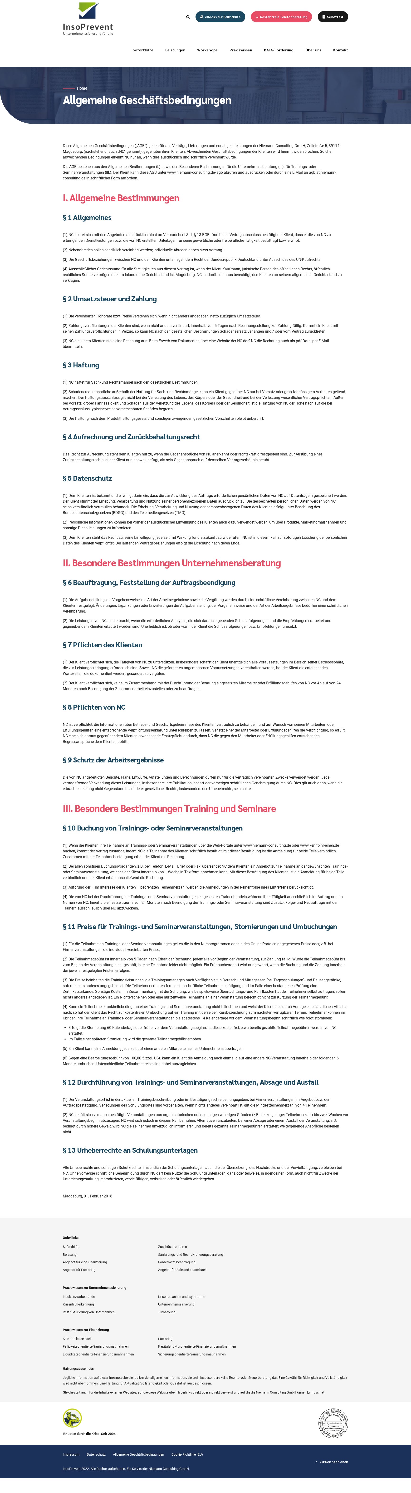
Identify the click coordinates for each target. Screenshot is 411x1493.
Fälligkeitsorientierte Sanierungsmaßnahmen (96, 1346)
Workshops (207, 49)
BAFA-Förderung (279, 49)
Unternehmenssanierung (176, 1304)
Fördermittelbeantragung (177, 1262)
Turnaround (167, 1312)
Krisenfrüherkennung (78, 1304)
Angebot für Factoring (79, 1270)
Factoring (165, 1339)
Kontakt (340, 49)
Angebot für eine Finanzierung (85, 1262)
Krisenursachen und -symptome (181, 1297)
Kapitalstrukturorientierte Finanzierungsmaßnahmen (197, 1346)
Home (82, 88)
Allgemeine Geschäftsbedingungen (138, 1454)
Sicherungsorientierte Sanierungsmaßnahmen (192, 1354)
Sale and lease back (77, 1339)
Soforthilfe (143, 49)
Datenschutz (96, 1454)
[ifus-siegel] (333, 1423)
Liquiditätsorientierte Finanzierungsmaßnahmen (98, 1354)
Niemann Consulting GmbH (169, 1469)
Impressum (71, 1454)
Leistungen (175, 49)
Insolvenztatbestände (79, 1297)
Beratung (70, 1254)
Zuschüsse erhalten (172, 1247)
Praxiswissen (241, 49)
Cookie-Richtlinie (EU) (187, 1454)
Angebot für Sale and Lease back (182, 1270)
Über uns (313, 49)
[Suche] (188, 17)
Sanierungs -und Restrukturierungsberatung (190, 1254)
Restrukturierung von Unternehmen (89, 1312)
